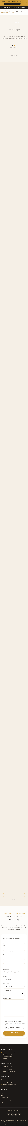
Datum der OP (7, 990)
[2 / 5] (8, 972)
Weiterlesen (6, 87)
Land (4, 962)
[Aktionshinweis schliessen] (26, 3)
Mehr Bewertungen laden (13, 895)
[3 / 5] (11, 972)
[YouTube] (19, 1114)
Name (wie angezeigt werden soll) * (12, 938)
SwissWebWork (11, 1124)
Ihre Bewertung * (7, 998)
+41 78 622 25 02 (7, 1082)
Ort (4, 954)
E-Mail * (5, 945)
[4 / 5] (15, 972)
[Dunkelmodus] (22, 12)
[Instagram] (12, 1114)
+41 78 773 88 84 (7, 1069)
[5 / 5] (18, 972)
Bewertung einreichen (15, 1033)
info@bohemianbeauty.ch (9, 1071)
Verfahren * (6, 976)
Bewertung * (6, 969)
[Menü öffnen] (25, 11)
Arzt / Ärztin (6, 983)
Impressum (4, 1093)
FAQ (2, 1102)
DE (17, 12)
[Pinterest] (15, 1114)
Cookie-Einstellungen (6, 1100)
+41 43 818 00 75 (7, 1066)
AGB (2, 1095)
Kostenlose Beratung (12, 4)
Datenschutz (4, 1097)
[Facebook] (8, 1114)
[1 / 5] (4, 972)
